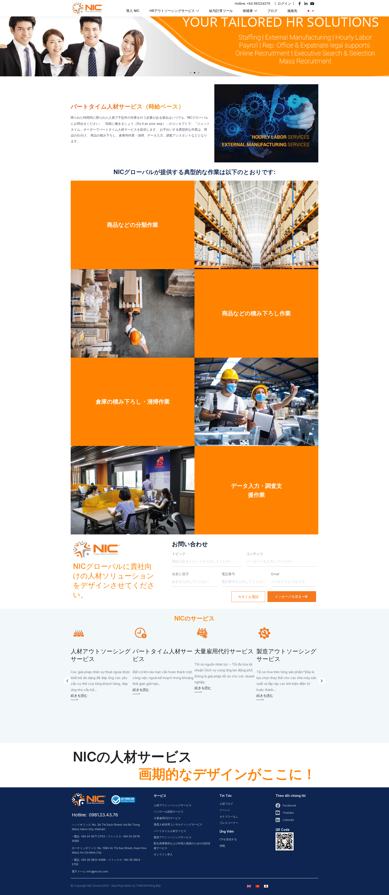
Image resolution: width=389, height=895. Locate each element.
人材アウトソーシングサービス (173, 805)
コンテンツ (254, 554)
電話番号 (228, 574)
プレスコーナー (228, 823)
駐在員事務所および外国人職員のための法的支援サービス (182, 846)
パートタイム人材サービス (170, 831)
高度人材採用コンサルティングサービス (178, 824)
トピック (178, 554)
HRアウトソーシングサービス (172, 11)
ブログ (272, 11)
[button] (284, 3)
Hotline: (241, 3)
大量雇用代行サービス (167, 818)
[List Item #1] (300, 3)
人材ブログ (226, 803)
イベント (224, 810)
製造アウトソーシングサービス (173, 837)
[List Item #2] (306, 3)
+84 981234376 (258, 3)
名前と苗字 (180, 574)
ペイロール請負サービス (168, 811)
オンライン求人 (163, 854)
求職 (222, 845)
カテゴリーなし (228, 816)
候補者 (248, 11)
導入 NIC (133, 11)
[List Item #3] (313, 3)
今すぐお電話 (248, 597)
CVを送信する (228, 839)
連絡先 (292, 11)
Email (275, 574)
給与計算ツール (221, 11)
